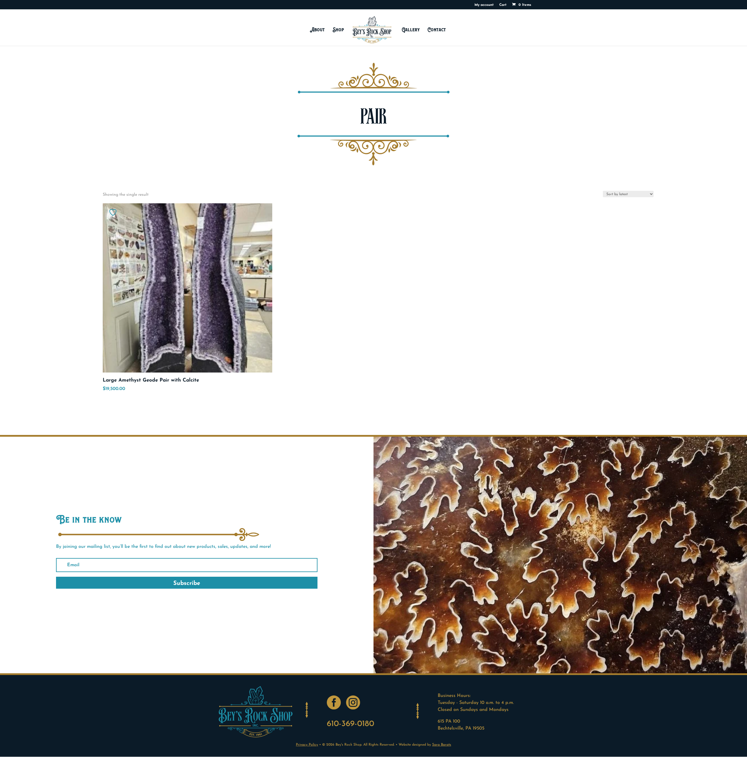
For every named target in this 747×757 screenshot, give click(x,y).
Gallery (411, 29)
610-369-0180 (350, 724)
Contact (437, 29)
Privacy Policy (307, 744)
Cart (503, 5)
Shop (338, 29)
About (317, 29)
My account (484, 5)
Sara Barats (441, 744)
